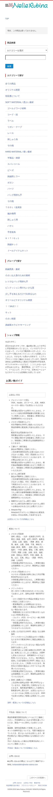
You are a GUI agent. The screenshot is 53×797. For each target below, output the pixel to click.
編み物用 (12, 213)
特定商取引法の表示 (13, 785)
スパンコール (14, 164)
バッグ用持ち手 (15, 195)
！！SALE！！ (12, 306)
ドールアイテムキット (18, 250)
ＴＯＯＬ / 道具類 (13, 207)
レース (11, 133)
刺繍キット (13, 244)
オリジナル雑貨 (12, 90)
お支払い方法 (28, 783)
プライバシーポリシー (28, 785)
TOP (7, 19)
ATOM (45, 785)
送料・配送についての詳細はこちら (22, 703)
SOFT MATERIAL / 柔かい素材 (19, 102)
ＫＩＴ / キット (12, 238)
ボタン (11, 182)
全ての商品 (10, 83)
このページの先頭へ (37, 778)
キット (8, 312)
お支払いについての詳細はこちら (21, 519)
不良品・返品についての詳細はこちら (23, 748)
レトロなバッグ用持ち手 (16, 281)
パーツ (11, 189)
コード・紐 (13, 114)
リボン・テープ (15, 127)
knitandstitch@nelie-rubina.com (25, 765)
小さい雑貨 (10, 318)
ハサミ (11, 226)
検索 (9, 66)
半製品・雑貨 (14, 158)
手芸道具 (12, 232)
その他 (11, 145)
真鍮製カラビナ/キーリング (18, 325)
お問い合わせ (17, 783)
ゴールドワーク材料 (17, 108)
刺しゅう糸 (13, 139)
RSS (39, 785)
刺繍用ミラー (14, 176)
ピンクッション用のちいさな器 (19, 288)
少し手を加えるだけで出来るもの (20, 294)
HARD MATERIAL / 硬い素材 (18, 151)
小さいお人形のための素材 (17, 275)
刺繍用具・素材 (12, 269)
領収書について (12, 96)
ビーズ (11, 170)
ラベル (11, 121)
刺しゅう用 (13, 220)
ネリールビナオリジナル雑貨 (18, 300)
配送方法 (37, 783)
